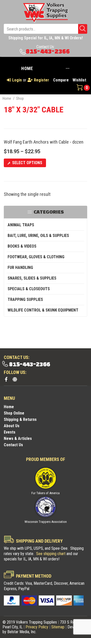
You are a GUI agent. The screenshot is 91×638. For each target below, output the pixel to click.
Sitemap (57, 627)
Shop (20, 98)
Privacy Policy (37, 627)
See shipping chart (50, 553)
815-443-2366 (48, 51)
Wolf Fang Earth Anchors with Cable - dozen (43, 142)
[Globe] (14, 379)
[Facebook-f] (6, 379)
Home (7, 98)
